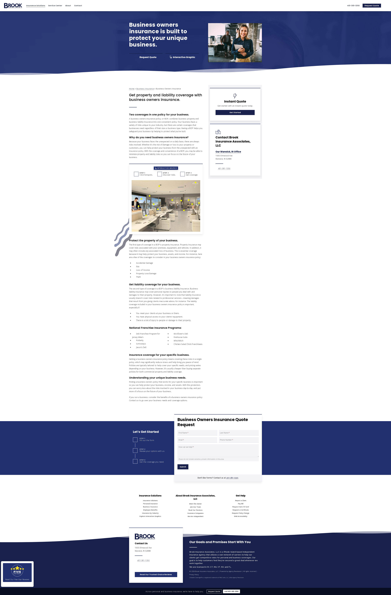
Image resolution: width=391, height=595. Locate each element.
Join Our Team (195, 507)
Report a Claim (240, 500)
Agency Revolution (235, 571)
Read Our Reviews (195, 510)
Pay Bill (240, 504)
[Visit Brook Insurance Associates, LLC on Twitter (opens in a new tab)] (137, 566)
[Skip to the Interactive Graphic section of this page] (182, 57)
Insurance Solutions (150, 500)
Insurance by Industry (150, 513)
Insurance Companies (195, 513)
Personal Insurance (150, 504)
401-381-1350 (224, 168)
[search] (385, 6)
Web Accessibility (240, 516)
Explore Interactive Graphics (150, 516)
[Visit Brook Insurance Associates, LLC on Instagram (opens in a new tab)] (150, 566)
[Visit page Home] (13, 5)
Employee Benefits (150, 510)
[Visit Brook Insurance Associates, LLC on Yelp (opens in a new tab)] (154, 566)
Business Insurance (145, 88)
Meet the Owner (195, 504)
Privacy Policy (194, 575)
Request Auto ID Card (240, 507)
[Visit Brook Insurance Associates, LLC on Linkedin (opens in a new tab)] (145, 566)
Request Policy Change (240, 513)
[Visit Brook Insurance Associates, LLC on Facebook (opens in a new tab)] (141, 566)
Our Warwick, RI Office (228, 151)
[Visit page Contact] (145, 536)
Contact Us (141, 543)
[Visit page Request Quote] (145, 57)
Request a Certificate (241, 510)
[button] (235, 112)
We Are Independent (195, 516)
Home (131, 88)
